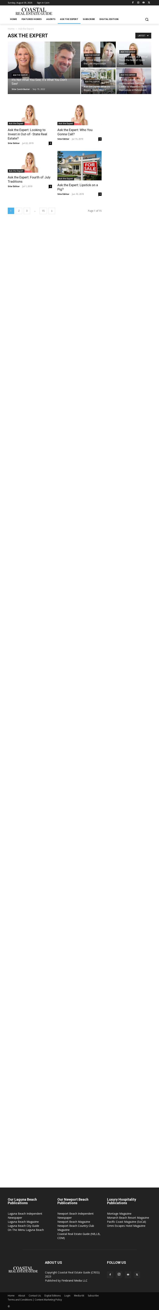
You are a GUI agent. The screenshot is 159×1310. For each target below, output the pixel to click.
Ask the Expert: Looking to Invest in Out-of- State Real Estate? (27, 134)
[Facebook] (133, 3)
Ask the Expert (20, 75)
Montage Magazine (119, 1213)
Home (11, 28)
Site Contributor (21, 89)
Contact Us (35, 1295)
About (21, 1295)
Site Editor (14, 143)
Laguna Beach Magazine (23, 1222)
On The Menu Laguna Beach (26, 1230)
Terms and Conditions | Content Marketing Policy (35, 1299)
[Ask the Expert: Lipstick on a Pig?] (79, 165)
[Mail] (143, 3)
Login (67, 1295)
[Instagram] (138, 3)
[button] (146, 19)
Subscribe (93, 1295)
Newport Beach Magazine (73, 1222)
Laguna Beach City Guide (23, 1226)
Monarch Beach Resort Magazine (128, 1217)
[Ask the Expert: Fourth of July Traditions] (30, 162)
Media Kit (79, 1295)
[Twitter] (149, 3)
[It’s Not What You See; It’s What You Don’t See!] (44, 60)
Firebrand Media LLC (74, 1280)
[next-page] (51, 211)
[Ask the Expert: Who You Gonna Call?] (79, 114)
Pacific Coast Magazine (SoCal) (126, 1222)
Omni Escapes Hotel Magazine (126, 1226)
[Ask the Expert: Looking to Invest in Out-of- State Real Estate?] (30, 114)
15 (43, 210)
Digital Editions (52, 1295)
